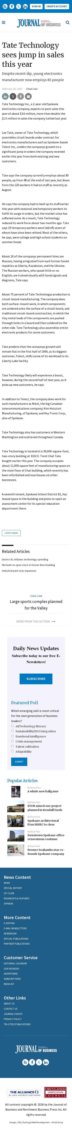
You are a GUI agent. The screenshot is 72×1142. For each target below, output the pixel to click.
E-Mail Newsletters (15, 928)
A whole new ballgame (43, 791)
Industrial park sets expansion (19, 570)
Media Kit (9, 984)
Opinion (8, 903)
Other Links (15, 998)
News (7, 883)
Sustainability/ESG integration (36, 731)
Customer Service (21, 957)
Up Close (9, 893)
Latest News (11, 533)
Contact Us (10, 1008)
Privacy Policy (13, 1019)
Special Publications (16, 938)
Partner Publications (17, 943)
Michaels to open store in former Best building (28, 565)
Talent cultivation (27, 746)
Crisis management (29, 741)
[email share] (28, 96)
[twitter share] (13, 96)
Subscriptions (12, 978)
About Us (9, 1003)
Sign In (36, 6)
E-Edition (9, 923)
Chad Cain (31, 89)
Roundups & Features (16, 898)
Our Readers (11, 968)
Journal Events (13, 1014)
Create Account (56, 6)
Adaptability (23, 751)
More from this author (33, 621)
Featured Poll (24, 702)
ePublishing (57, 1122)
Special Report (13, 888)
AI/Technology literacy (31, 726)
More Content (17, 917)
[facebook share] (20, 96)
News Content (17, 877)
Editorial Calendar (15, 963)
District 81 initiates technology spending (25, 559)
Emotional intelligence (31, 736)
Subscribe (36, 678)
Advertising (11, 973)
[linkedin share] (5, 96)
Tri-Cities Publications (17, 1024)
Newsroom (10, 933)
